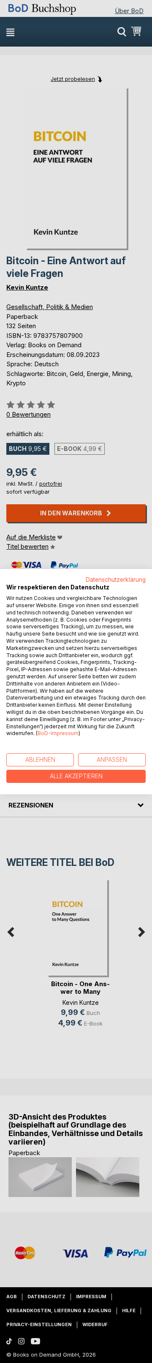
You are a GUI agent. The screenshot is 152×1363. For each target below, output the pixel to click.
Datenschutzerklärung (116, 579)
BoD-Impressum (58, 733)
